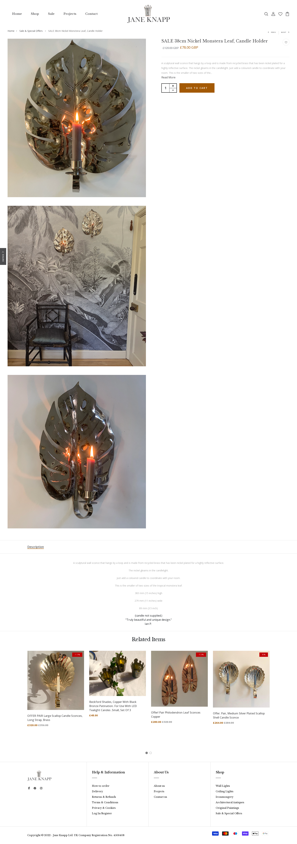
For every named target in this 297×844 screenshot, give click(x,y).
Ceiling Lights (224, 791)
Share (3, 258)
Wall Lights (223, 785)
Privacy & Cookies (104, 807)
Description (35, 547)
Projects (69, 14)
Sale (51, 14)
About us (159, 785)
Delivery (97, 791)
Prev (273, 32)
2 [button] (151, 753)
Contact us (160, 796)
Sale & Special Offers (31, 30)
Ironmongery (224, 796)
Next (283, 32)
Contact (91, 14)
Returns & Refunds (104, 796)
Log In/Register (102, 813)
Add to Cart (197, 88)
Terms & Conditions (105, 802)
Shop (35, 14)
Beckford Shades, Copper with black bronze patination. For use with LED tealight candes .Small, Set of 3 (113, 706)
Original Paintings (227, 807)
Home (17, 14)
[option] (56, 691)
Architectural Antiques (230, 802)
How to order (100, 785)
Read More (168, 77)
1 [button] (147, 753)
